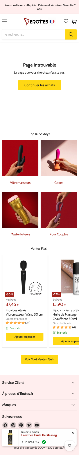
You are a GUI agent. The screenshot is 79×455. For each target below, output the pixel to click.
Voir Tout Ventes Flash (39, 359)
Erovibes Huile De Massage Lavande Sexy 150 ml (41, 435)
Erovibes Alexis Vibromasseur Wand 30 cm (24, 312)
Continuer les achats (39, 85)
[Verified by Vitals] (44, 442)
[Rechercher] (71, 34)
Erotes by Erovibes (16, 318)
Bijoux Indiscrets (62, 323)
